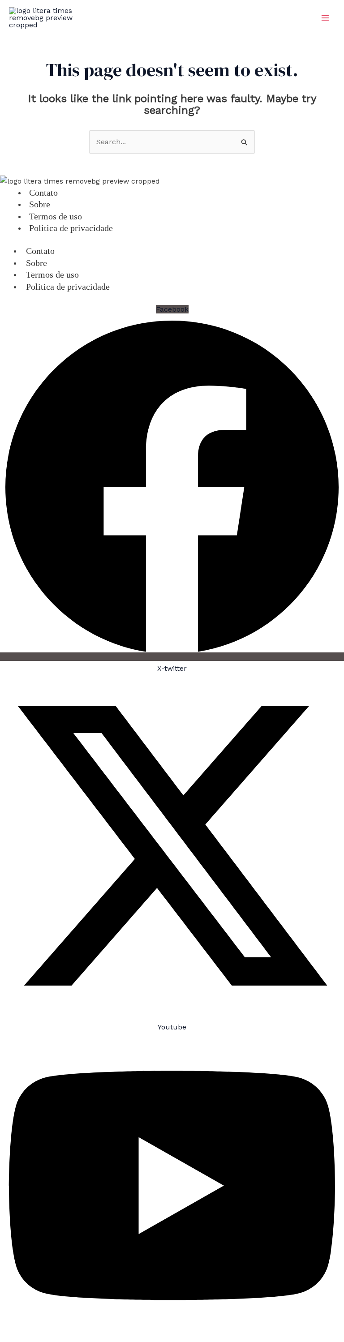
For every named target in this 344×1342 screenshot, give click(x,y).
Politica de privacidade (71, 228)
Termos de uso (52, 274)
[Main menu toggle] (325, 18)
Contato (40, 251)
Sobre (36, 263)
